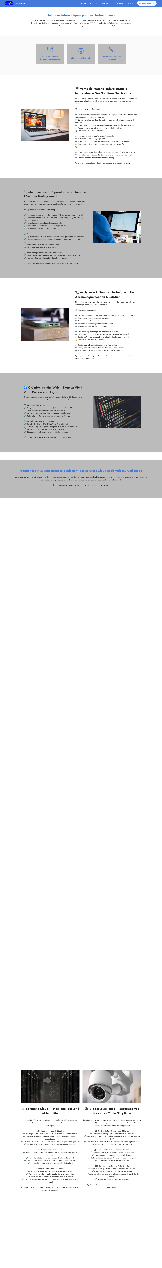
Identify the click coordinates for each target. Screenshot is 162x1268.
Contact (131, 3)
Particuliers (105, 3)
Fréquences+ (20, 3)
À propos (93, 3)
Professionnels (119, 3)
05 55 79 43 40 (145, 3)
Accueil (83, 3)
